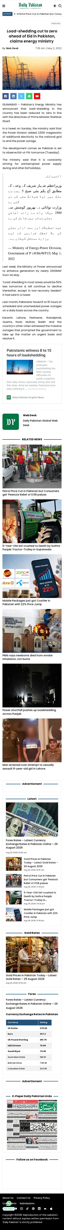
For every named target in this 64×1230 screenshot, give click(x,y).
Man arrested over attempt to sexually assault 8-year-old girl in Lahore (28, 766)
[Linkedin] (39, 1208)
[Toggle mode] (55, 6)
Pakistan (56, 23)
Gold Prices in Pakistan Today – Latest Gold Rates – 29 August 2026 (41, 862)
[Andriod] (45, 1208)
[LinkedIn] (13, 96)
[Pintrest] (33, 1208)
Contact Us (23, 1198)
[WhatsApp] (29, 96)
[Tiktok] (27, 1208)
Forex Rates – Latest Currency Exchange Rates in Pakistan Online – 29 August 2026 (32, 843)
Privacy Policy (42, 1198)
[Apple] (51, 1208)
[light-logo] (31, 5)
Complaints (9, 1203)
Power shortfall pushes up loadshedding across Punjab (29, 712)
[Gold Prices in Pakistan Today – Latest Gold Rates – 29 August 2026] (32, 954)
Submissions (27, 1203)
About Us (7, 1198)
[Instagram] (21, 1208)
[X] (21, 96)
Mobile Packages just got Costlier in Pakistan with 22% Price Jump (26, 602)
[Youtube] (15, 1208)
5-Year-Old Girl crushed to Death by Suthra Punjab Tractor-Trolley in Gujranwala (31, 547)
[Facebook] (5, 96)
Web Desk (12, 48)
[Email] (37, 96)
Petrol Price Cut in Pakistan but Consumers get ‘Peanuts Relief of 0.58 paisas (30, 492)
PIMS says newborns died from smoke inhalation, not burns (27, 657)
